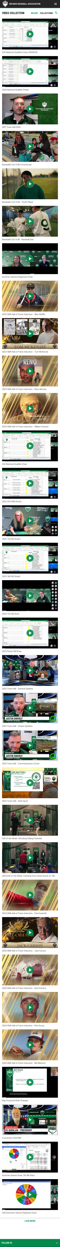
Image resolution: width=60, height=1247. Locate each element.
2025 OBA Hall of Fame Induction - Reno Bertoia (24, 389)
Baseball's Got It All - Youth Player (17, 202)
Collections (46, 13)
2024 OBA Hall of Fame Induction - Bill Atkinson (24, 1063)
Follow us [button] (6, 1243)
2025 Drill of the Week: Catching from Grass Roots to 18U (28, 876)
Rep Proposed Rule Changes (15, 1100)
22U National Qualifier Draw (14, 464)
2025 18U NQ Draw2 (11, 576)
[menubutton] (55, 4)
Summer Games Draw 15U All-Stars (18, 1175)
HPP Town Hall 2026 (11, 127)
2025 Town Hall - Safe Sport (15, 801)
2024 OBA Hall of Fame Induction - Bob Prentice (24, 988)
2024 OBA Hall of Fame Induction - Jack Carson (24, 950)
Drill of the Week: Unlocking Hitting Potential (22, 838)
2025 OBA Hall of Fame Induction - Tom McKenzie (25, 352)
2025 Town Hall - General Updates (17, 688)
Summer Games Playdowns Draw (17, 277)
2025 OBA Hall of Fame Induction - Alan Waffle (23, 314)
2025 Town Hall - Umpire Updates (17, 726)
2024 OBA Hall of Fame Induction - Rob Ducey (23, 1025)
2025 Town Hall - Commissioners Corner (20, 763)
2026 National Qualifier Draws (15, 89)
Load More (30, 1221)
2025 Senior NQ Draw (11, 651)
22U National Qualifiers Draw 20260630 (19, 52)
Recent (34, 13)
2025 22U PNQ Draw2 (11, 501)
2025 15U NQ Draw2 (11, 539)
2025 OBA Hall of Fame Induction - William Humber (25, 426)
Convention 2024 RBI (11, 1138)
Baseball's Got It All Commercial (16, 164)
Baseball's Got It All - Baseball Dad (17, 239)
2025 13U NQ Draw (10, 614)
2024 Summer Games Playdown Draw (19, 1213)
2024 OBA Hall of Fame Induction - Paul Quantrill (24, 913)
